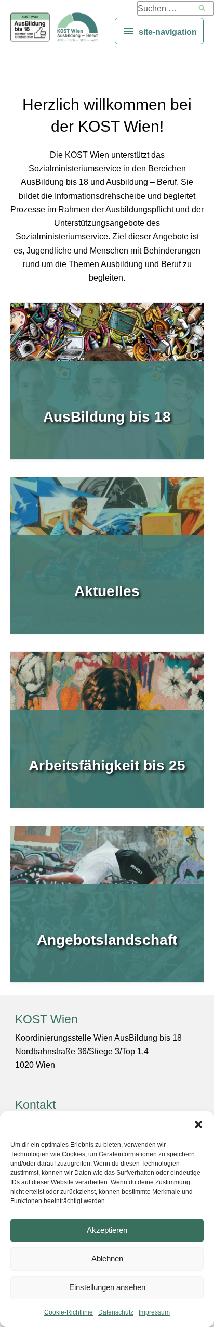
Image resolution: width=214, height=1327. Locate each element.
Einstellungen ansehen (107, 1287)
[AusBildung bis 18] (107, 381)
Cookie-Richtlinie (68, 1312)
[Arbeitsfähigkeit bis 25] (107, 730)
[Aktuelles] (107, 555)
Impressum (154, 1312)
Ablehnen (107, 1258)
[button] (198, 1124)
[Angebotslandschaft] (107, 904)
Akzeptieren (107, 1229)
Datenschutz (115, 1312)
